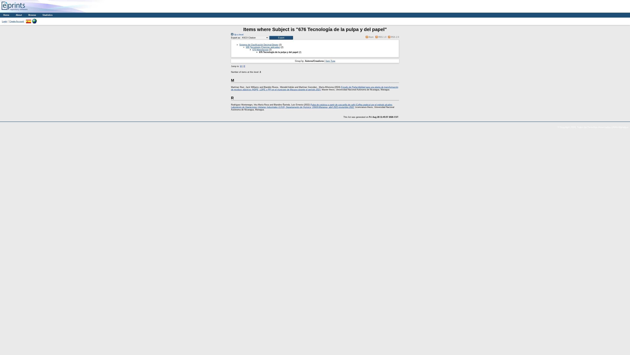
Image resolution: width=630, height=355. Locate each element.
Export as (235, 37)
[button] (281, 38)
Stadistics (47, 15)
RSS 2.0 (394, 37)
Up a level (238, 34)
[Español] (28, 20)
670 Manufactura (260, 49)
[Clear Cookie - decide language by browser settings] (34, 20)
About (19, 15)
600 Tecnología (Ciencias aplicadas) (263, 47)
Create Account (16, 21)
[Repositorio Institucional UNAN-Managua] (14, 11)
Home (6, 15)
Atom (371, 37)
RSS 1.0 (382, 37)
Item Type (330, 61)
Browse (32, 15)
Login (4, 21)
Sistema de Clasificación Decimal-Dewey (258, 45)
